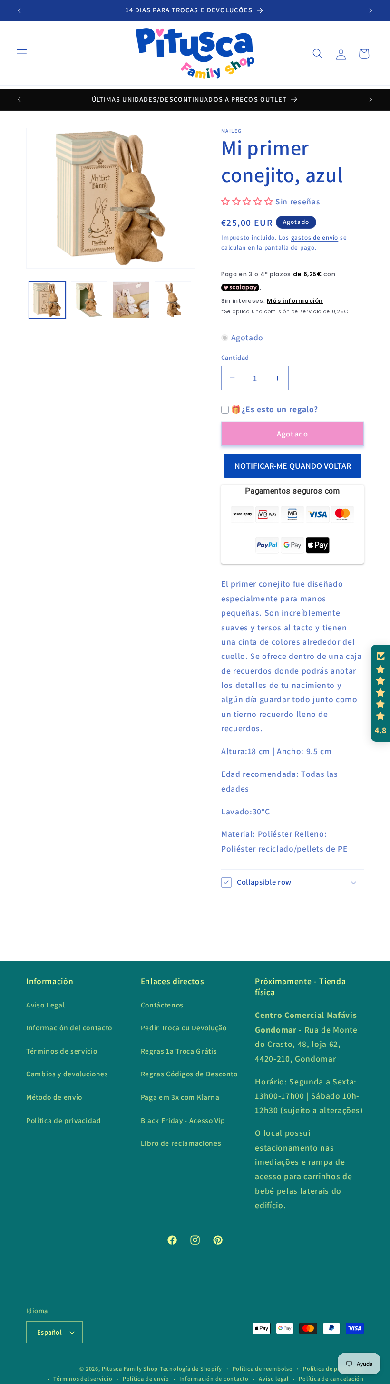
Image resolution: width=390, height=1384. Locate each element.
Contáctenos (162, 1004)
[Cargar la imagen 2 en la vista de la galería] (89, 299)
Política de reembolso (263, 1368)
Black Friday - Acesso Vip (183, 1120)
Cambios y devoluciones (67, 1073)
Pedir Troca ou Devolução (184, 1027)
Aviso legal (273, 1378)
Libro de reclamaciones (181, 1143)
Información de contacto (214, 1378)
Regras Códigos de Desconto (189, 1073)
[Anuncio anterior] (19, 10)
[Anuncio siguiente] (370, 10)
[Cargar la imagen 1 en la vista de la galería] (47, 299)
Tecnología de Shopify (191, 1368)
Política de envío (146, 1378)
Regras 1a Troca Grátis (179, 1050)
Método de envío (54, 1097)
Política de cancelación (331, 1378)
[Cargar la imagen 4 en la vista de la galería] (173, 299)
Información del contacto (69, 1027)
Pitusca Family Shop (130, 1368)
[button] (21, 53)
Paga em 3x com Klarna (180, 1097)
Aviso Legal (45, 1004)
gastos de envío (315, 237)
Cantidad (235, 357)
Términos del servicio (82, 1378)
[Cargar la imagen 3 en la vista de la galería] (131, 299)
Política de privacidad (63, 1120)
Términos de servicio (61, 1050)
